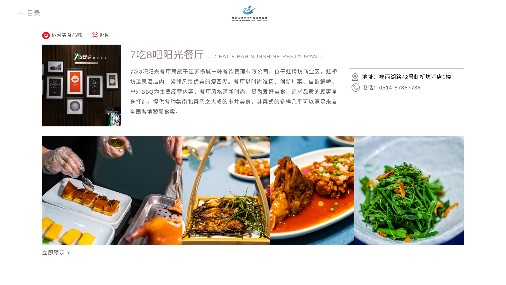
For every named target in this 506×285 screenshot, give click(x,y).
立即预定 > (56, 253)
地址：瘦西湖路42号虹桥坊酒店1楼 (406, 77)
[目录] (22, 13)
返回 (105, 35)
